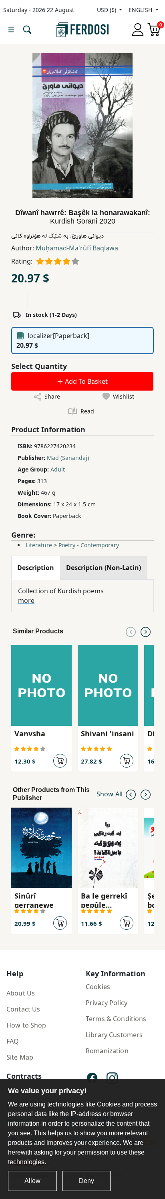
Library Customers (114, 1034)
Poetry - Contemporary (88, 545)
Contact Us (23, 1009)
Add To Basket (85, 381)
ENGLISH (141, 10)
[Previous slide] (130, 631)
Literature (39, 545)
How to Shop (26, 1025)
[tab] (35, 568)
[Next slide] (145, 631)
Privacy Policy (106, 1002)
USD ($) (107, 10)
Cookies (98, 986)
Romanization (107, 1050)
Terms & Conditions (116, 1018)
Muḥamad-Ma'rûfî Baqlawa (77, 248)
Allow (32, 1180)
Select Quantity (39, 366)
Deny (86, 1180)
